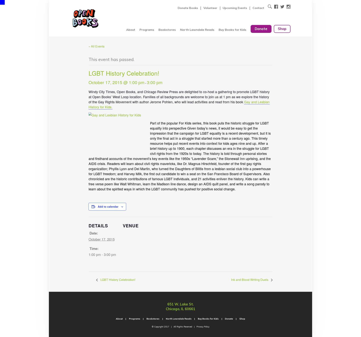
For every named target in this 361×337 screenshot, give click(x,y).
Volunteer (210, 8)
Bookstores (167, 30)
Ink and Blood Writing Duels (250, 279)
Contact (258, 8)
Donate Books (188, 8)
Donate (261, 29)
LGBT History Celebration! (117, 279)
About (130, 30)
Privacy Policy (202, 326)
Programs (147, 30)
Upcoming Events (235, 8)
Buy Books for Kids (232, 30)
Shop (282, 29)
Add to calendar (108, 206)
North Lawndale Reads (197, 30)
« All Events (97, 46)
